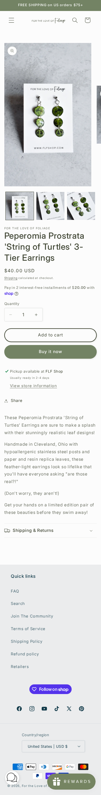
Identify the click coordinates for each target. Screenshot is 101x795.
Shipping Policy (26, 641)
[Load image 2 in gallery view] (50, 206)
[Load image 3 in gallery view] (81, 206)
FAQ (15, 591)
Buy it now (50, 351)
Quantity (11, 304)
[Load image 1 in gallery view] (20, 206)
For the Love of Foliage (41, 786)
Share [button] (17, 400)
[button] (11, 20)
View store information (33, 385)
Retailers (20, 666)
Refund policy (25, 654)
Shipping (11, 278)
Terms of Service (28, 628)
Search (18, 603)
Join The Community (32, 616)
